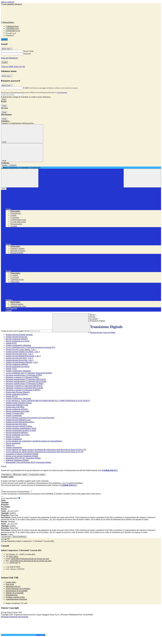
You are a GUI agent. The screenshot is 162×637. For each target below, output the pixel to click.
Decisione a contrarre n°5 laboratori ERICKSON (24, 386)
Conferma (12, 165)
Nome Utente (28, 51)
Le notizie (93, 319)
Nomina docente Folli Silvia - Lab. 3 (19, 358)
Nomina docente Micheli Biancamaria (20, 422)
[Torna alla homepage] (81, 168)
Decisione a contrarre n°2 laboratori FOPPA (22, 377)
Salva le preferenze (19, 537)
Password (27, 54)
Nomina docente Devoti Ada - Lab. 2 (20, 360)
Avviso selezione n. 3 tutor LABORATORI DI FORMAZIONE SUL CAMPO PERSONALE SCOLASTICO (48, 401)
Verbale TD (10, 445)
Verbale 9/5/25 (11, 343)
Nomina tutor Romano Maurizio (18, 392)
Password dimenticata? (9, 58)
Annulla (4, 165)
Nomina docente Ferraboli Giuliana (19, 426)
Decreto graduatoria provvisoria (17, 341)
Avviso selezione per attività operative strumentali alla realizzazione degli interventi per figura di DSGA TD (46, 450)
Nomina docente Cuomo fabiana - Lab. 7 (21, 349)
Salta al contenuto (7, 2)
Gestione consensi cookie (15, 597)
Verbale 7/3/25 (11, 369)
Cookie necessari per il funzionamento (15, 492)
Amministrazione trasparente (16, 599)
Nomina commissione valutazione (18, 345)
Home (92, 314)
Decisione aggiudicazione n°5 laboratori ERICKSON (26, 379)
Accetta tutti (37, 475)
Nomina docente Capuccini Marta (102, 332)
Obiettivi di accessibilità (14, 593)
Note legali (10, 584)
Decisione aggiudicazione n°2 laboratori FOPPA (24, 375)
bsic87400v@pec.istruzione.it (30, 561)
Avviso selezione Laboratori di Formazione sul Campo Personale (30, 418)
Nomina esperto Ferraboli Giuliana (19, 403)
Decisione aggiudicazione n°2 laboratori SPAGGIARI (26, 381)
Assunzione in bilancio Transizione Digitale (22, 454)
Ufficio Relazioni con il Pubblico (18, 589)
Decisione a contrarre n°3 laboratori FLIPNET (23, 390)
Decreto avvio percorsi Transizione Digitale (22, 456)
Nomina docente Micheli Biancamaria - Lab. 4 (23, 356)
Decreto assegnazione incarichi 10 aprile (21, 430)
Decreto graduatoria (13, 443)
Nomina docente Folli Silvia (16, 424)
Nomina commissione (14, 415)
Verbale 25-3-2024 (13, 437)
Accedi (4, 39)
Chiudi (4, 106)
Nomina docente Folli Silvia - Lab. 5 (19, 354)
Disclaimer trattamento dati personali (14, 617)
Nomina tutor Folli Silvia (15, 407)
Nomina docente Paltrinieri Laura (18, 420)
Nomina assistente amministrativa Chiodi (21, 428)
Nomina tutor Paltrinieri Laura (17, 405)
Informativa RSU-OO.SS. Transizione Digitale (23, 458)
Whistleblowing (12, 595)
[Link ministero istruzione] (11, 4)
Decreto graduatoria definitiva (17, 339)
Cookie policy (11, 582)
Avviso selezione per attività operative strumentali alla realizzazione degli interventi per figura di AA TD (44, 452)
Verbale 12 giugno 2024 (15, 413)
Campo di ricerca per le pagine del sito (15, 331)
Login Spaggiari (62, 92)
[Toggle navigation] (19, 178)
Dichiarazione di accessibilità (16, 591)
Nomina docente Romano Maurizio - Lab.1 (22, 362)
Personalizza (6, 475)
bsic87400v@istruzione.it (30, 559)
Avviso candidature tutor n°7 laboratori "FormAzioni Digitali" (29, 373)
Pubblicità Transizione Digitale (17, 460)
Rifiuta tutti (20, 475)
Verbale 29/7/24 (12, 396)
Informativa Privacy (13, 586)
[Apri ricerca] (142, 178)
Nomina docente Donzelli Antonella (19, 335)
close (4, 189)
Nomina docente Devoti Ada (16, 337)
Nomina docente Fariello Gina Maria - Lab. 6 (23, 352)
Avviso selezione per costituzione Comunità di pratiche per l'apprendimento (34, 441)
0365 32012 (13, 556)
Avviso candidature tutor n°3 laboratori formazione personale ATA (30, 347)
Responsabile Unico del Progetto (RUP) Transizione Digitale (28, 462)
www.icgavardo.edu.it (9, 498)
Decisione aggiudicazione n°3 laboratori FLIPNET (25, 384)
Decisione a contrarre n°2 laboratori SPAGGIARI (24, 388)
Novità (92, 317)
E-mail (25, 88)
